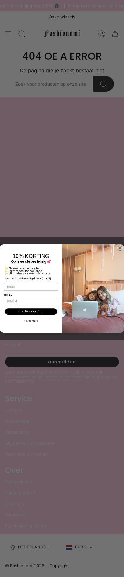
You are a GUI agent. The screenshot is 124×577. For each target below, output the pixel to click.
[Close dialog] (120, 248)
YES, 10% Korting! (31, 311)
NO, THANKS (31, 321)
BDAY (8, 295)
